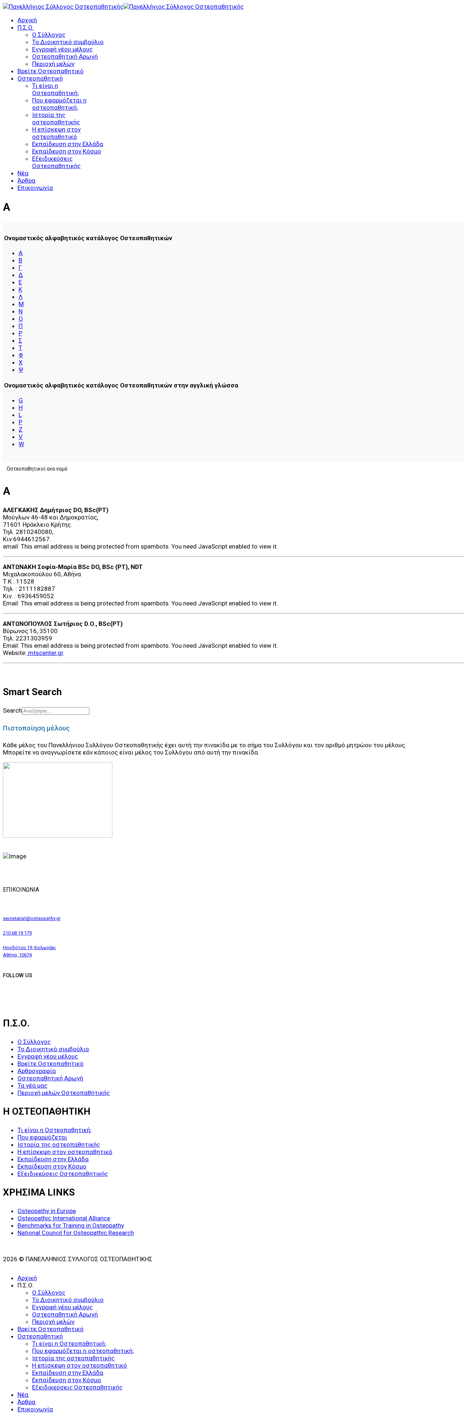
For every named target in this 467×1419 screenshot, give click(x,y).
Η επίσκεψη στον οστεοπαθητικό (56, 133)
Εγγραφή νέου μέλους (62, 49)
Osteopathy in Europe (47, 1211)
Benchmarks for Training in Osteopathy (71, 1225)
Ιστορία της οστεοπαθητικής (56, 118)
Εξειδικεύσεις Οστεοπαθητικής (56, 162)
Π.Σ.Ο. (26, 27)
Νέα (23, 173)
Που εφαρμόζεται (42, 1137)
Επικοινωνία (35, 187)
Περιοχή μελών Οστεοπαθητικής (64, 1092)
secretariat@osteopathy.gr (32, 918)
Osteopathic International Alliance (64, 1218)
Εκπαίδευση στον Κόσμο (66, 151)
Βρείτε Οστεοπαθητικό (51, 71)
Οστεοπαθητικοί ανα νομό (37, 469)
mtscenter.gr (45, 652)
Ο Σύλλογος (48, 34)
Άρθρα (26, 180)
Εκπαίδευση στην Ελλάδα (67, 144)
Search (12, 710)
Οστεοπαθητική (40, 78)
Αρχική (27, 20)
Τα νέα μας (32, 1085)
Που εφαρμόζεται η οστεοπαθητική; (59, 104)
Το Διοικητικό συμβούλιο (68, 42)
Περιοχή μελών (53, 63)
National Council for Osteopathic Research (76, 1232)
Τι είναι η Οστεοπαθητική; (55, 89)
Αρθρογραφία (37, 1071)
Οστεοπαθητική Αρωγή (65, 56)
